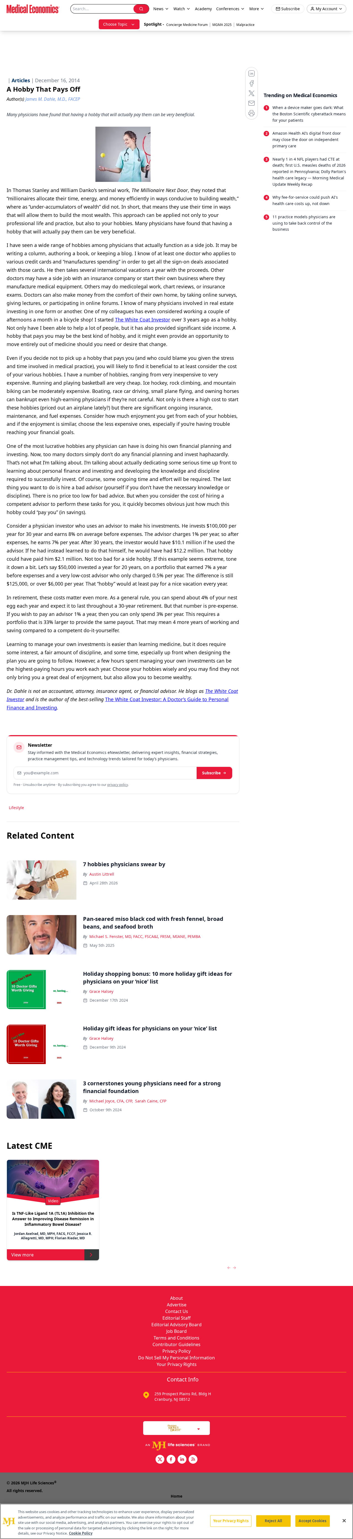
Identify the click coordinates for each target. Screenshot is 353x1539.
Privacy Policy (176, 1351)
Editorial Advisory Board (176, 1325)
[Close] (344, 1521)
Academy (203, 8)
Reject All (273, 1520)
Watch (179, 8)
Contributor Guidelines (176, 1344)
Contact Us (176, 1311)
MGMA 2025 (222, 24)
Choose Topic (115, 24)
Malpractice (245, 24)
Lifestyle (16, 807)
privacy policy (117, 784)
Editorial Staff (176, 1318)
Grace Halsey (101, 991)
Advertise (176, 1305)
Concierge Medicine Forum (187, 24)
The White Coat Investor (142, 319)
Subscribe (211, 772)
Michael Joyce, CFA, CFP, (111, 1101)
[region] (176, 1521)
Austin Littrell (101, 874)
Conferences (227, 8)
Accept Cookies (312, 1520)
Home (176, 1496)
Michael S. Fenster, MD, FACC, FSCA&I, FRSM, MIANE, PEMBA (144, 936)
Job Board (176, 1331)
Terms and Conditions (176, 1338)
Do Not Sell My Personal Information (176, 1358)
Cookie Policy (80, 1533)
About (176, 1298)
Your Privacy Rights (177, 1364)
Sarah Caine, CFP (150, 1101)
